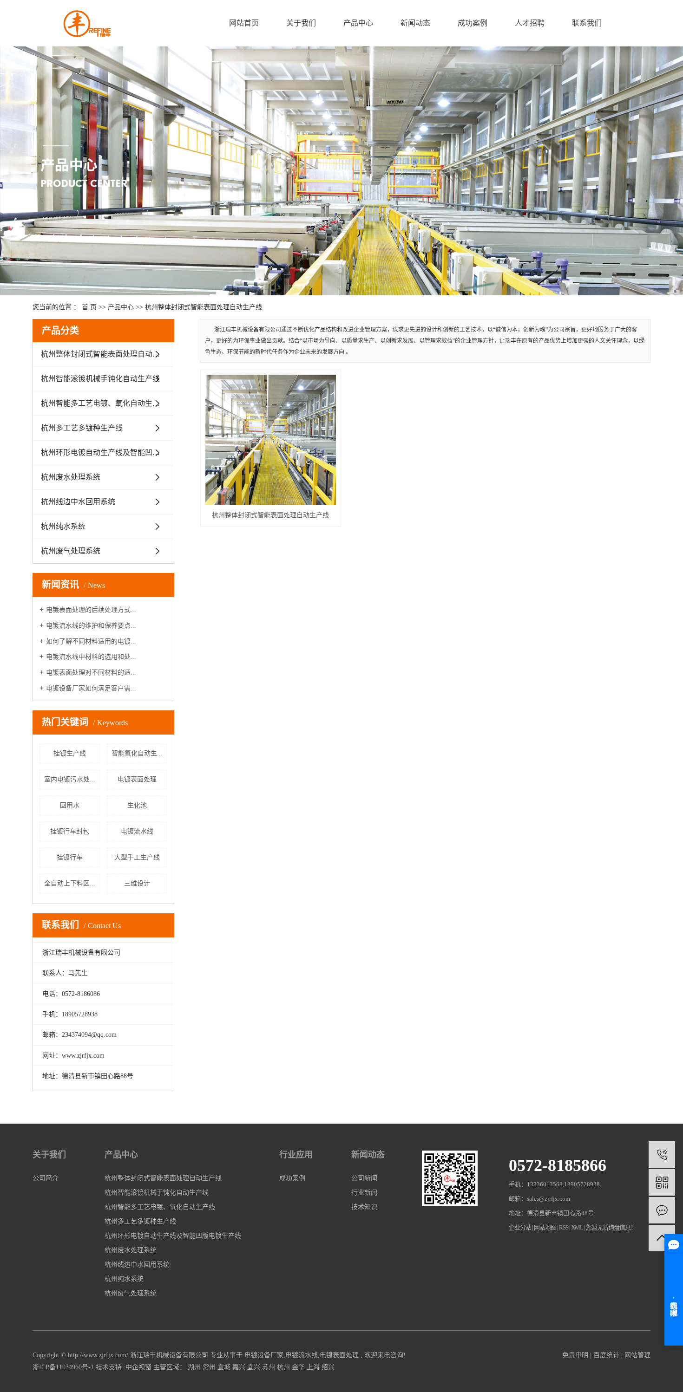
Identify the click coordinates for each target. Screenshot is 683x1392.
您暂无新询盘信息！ (611, 1227)
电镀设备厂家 (263, 1355)
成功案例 (472, 23)
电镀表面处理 (137, 779)
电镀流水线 (137, 831)
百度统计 (606, 1355)
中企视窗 (138, 1367)
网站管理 (637, 1355)
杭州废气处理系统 (70, 551)
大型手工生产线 (137, 857)
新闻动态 (415, 23)
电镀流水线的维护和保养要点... (91, 625)
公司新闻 (364, 1178)
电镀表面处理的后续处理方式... (91, 609)
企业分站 (520, 1227)
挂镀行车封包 (69, 831)
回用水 (69, 805)
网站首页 (244, 23)
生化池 (137, 805)
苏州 (268, 1367)
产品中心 (358, 23)
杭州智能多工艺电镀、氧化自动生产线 (104, 403)
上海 (313, 1367)
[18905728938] (662, 1154)
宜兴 (253, 1367)
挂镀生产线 (69, 753)
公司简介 (46, 1178)
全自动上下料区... (69, 883)
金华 (298, 1367)
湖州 (194, 1367)
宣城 (223, 1367)
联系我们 (587, 23)
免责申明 (575, 1355)
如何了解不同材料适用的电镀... (91, 641)
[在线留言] (662, 1210)
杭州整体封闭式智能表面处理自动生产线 (203, 307)
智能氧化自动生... (137, 753)
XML (577, 1227)
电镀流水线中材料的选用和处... (91, 656)
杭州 (283, 1367)
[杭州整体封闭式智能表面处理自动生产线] (270, 440)
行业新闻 (364, 1192)
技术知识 (364, 1206)
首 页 (89, 307)
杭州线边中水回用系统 (78, 502)
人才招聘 (530, 23)
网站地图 (545, 1227)
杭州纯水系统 (63, 526)
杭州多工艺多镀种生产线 (82, 428)
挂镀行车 (70, 857)
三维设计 (137, 883)
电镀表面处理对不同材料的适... (91, 672)
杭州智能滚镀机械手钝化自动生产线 (100, 379)
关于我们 (301, 23)
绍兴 (328, 1367)
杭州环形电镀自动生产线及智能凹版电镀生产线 (107, 452)
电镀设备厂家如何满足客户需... (91, 688)
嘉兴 (238, 1367)
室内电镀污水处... (69, 779)
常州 (209, 1367)
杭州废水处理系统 (70, 477)
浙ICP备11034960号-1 (63, 1367)
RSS (563, 1227)
